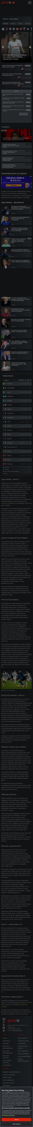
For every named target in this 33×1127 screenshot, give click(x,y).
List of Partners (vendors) (8, 1115)
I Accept (16, 1119)
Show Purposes (16, 1124)
